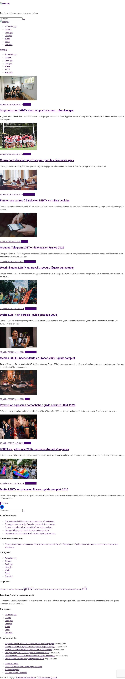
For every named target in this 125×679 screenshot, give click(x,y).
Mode (7, 38)
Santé (7, 41)
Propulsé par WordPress (26, 677)
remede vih (56, 589)
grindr (29, 588)
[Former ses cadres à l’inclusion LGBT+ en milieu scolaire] (18, 189)
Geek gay (9, 32)
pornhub (41, 589)
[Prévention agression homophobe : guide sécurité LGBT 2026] (18, 394)
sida (70, 589)
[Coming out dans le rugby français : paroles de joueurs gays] (18, 149)
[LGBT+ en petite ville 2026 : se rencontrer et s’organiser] (18, 438)
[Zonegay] (4, 21)
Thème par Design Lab (47, 677)
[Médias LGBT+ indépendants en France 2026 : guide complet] (18, 347)
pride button (49, 589)
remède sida (65, 589)
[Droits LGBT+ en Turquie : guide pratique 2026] (18, 303)
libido (36, 589)
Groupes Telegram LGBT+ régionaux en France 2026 (32, 247)
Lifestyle (8, 35)
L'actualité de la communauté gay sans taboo (23, 666)
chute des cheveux (9, 589)
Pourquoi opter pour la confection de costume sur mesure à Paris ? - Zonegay (37, 544)
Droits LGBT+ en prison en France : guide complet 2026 (34, 489)
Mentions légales (12, 669)
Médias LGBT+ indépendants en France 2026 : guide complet (37, 358)
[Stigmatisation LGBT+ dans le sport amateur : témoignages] (18, 99)
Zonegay (3, 49)
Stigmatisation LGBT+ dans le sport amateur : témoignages (37, 110)
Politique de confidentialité (16, 672)
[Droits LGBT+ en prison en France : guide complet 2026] (18, 478)
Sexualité (8, 44)
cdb (1, 589)
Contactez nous (11, 663)
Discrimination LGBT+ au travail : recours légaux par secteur (37, 267)
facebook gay (19, 589)
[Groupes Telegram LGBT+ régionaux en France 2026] (18, 236)
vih (84, 588)
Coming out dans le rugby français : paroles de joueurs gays (37, 160)
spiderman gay (76, 589)
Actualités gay (10, 26)
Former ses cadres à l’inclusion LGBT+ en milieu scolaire (34, 200)
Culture (8, 29)
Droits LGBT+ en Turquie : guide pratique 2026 (28, 314)
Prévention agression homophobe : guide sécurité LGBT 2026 (37, 405)
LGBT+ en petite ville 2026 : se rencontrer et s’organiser (34, 449)
